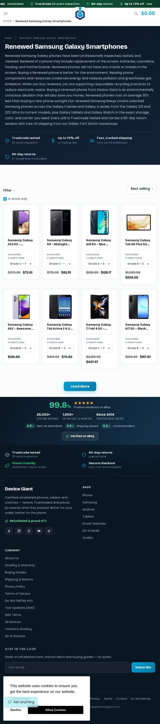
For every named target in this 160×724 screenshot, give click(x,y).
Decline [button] (15, 709)
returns (98, 4)
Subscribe (143, 667)
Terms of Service (17, 593)
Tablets (88, 516)
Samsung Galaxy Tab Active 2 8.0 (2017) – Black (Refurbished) (59, 327)
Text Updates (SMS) (20, 608)
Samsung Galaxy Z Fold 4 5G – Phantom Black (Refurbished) (98, 327)
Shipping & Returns (19, 579)
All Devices (13, 622)
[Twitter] (29, 531)
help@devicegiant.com (104, 707)
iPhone (87, 495)
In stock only (17, 199)
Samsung (89, 502)
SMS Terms (13, 615)
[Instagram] (19, 531)
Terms (108, 699)
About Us (12, 558)
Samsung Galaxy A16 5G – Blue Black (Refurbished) (98, 242)
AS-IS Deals (90, 531)
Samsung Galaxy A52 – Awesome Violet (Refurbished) (20, 327)
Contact (121, 699)
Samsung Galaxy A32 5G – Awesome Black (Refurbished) (20, 242)
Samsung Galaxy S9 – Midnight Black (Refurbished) (59, 242)
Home (7, 21)
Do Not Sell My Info (19, 601)
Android (88, 509)
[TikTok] (49, 531)
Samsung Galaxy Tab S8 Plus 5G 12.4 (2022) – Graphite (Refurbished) (137, 242)
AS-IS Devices (15, 636)
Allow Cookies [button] (55, 709)
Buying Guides (15, 572)
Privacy (95, 699)
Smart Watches (94, 523)
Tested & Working (18, 629)
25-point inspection (53, 4)
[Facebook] (9, 531)
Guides (87, 538)
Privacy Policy (15, 586)
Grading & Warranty (20, 565)
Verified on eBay (82, 436)
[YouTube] (39, 531)
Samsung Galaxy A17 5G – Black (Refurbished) (137, 327)
